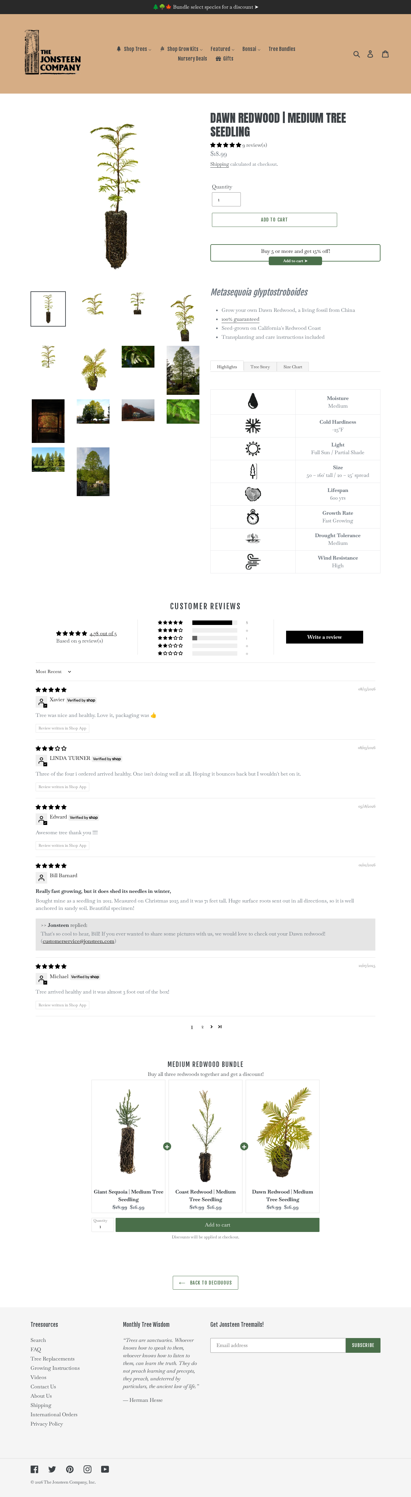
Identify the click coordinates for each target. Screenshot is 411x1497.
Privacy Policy (47, 1423)
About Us (41, 1396)
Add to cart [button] (217, 1224)
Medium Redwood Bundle (206, 1064)
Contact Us (43, 1386)
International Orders (54, 1414)
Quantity (222, 186)
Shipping (219, 164)
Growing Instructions (55, 1368)
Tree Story (260, 367)
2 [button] (202, 1026)
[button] (226, 145)
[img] (51, 689)
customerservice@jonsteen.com (78, 941)
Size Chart (293, 367)
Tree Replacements (52, 1358)
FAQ (36, 1349)
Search (38, 1340)
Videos (38, 1377)
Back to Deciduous (210, 1282)
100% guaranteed (240, 319)
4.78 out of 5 (103, 633)
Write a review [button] (324, 637)
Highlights (227, 367)
